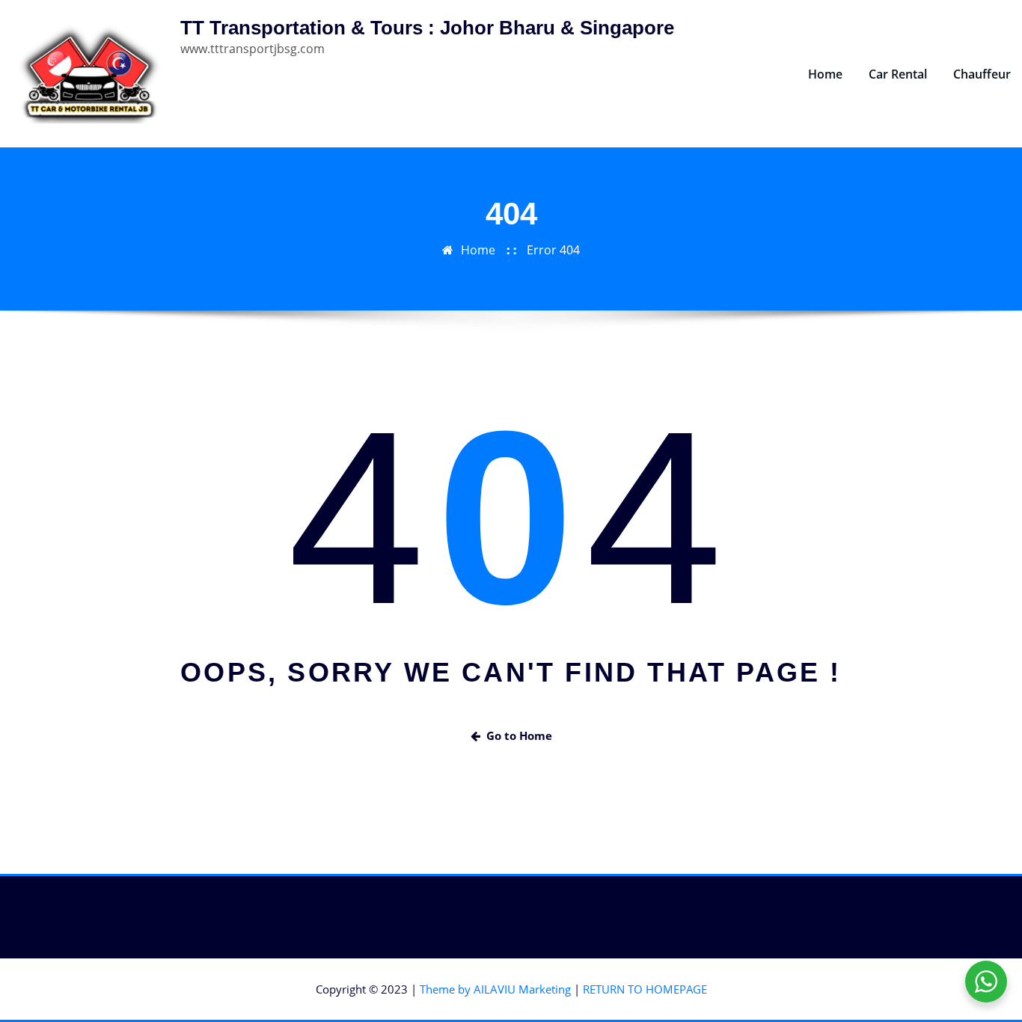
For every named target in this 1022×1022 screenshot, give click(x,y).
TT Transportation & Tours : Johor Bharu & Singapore (427, 27)
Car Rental (898, 74)
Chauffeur (982, 74)
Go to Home (519, 735)
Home (825, 74)
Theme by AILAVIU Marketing (495, 989)
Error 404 (553, 250)
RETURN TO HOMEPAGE (645, 989)
